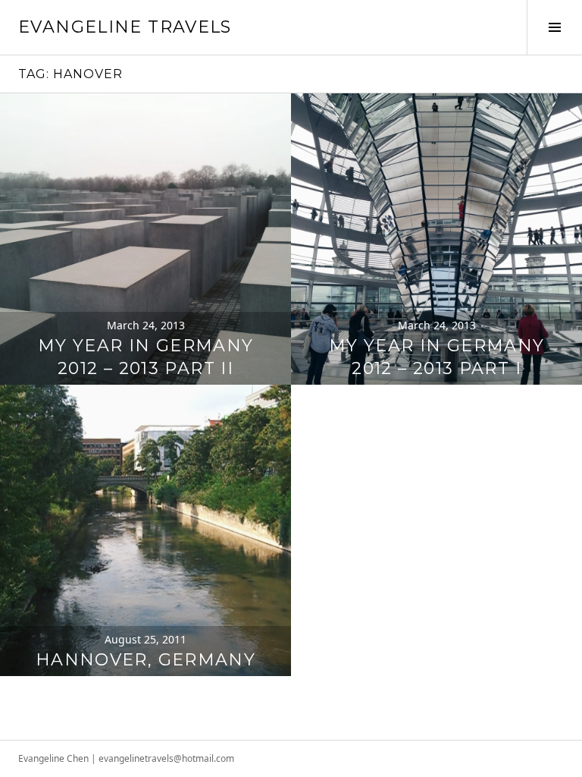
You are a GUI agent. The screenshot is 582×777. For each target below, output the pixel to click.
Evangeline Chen (53, 758)
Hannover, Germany (145, 660)
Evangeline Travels (125, 27)
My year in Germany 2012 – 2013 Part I (437, 357)
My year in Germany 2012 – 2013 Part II (146, 357)
